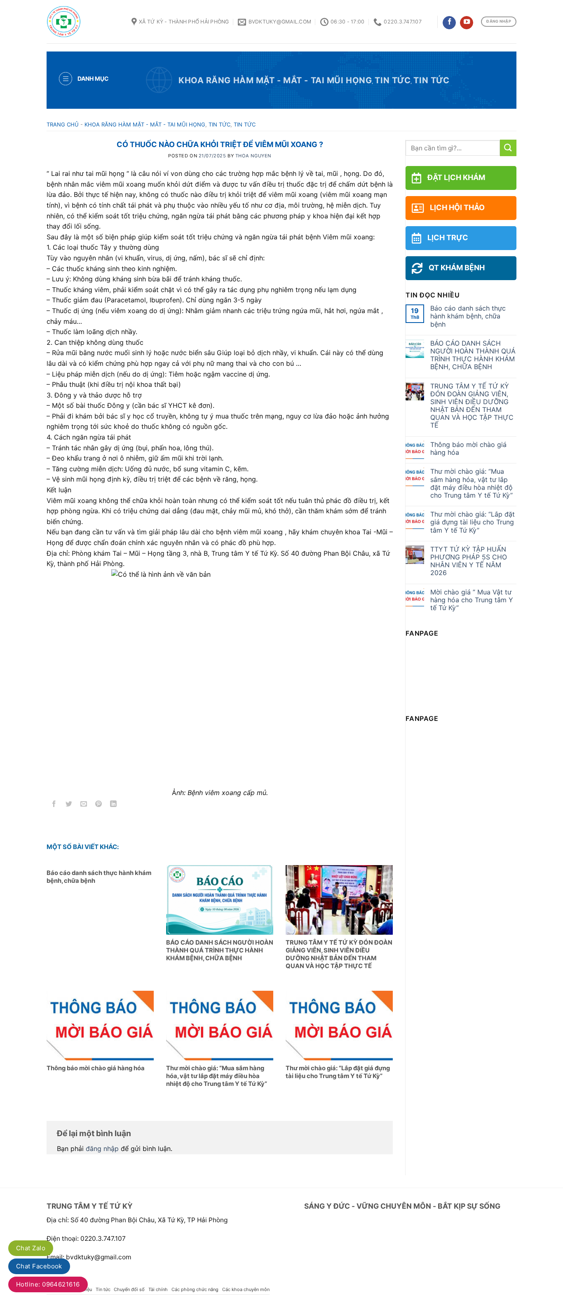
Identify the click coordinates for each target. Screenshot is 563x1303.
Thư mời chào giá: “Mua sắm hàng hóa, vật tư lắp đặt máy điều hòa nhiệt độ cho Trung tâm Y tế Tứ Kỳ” (471, 483)
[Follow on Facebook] (449, 23)
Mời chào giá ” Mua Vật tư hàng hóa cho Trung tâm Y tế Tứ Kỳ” (471, 600)
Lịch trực (447, 237)
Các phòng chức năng (194, 1289)
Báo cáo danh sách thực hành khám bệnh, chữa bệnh (468, 316)
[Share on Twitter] (69, 805)
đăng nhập (102, 1148)
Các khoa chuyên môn (246, 1289)
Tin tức (393, 80)
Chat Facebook (39, 1266)
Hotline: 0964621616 (48, 1284)
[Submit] (508, 148)
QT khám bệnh (457, 267)
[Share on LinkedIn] (113, 805)
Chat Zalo (30, 1248)
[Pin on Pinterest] (99, 805)
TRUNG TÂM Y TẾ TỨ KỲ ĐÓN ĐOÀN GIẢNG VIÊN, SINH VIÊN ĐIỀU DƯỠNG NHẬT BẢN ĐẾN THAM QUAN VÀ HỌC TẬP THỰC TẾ (472, 406)
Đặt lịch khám (456, 177)
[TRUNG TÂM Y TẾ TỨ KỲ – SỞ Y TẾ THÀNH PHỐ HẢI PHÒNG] (83, 22)
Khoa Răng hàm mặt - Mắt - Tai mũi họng (275, 80)
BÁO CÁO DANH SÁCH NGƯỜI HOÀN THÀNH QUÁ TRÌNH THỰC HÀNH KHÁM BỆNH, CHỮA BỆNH (473, 355)
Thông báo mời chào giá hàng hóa (468, 448)
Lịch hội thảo (457, 207)
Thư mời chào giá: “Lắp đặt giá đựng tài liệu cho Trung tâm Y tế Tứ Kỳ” (472, 522)
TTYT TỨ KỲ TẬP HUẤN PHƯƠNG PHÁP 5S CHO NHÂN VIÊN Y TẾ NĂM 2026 (468, 561)
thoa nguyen (253, 156)
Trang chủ (63, 124)
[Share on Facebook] (54, 805)
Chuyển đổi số (129, 1289)
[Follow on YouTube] (466, 23)
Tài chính (158, 1289)
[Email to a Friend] (84, 805)
